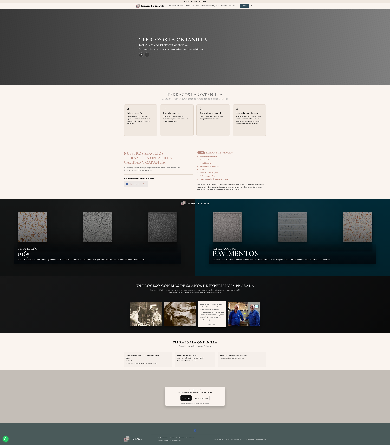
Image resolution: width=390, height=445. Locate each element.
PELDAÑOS (196, 6)
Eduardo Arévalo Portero (174, 440)
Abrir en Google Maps (201, 398)
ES (252, 6)
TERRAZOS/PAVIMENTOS (176, 6)
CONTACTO (232, 6)
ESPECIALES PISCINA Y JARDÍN (209, 6)
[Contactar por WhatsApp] (6, 439)
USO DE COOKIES (248, 439)
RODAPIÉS (188, 6)
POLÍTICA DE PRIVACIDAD (233, 439)
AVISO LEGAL (218, 439)
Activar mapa (186, 398)
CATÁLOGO (244, 5)
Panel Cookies (261, 439)
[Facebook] (195, 430)
